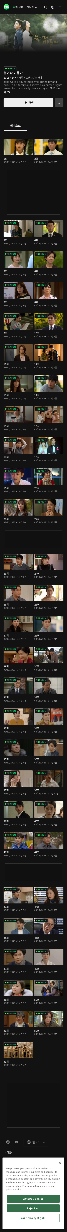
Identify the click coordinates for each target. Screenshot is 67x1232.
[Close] (60, 1163)
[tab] (15, 126)
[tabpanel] (33, 603)
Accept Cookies (33, 1198)
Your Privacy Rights (33, 1218)
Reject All (33, 1208)
